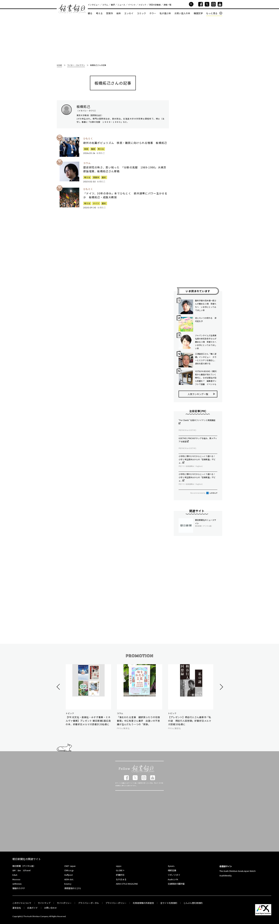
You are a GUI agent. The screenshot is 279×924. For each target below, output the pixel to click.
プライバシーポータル (88, 902)
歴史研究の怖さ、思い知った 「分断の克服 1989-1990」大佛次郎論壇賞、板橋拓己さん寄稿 (124, 169)
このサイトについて (21, 902)
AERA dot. (69, 879)
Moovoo (16, 879)
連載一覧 (167, 4)
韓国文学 (198, 13)
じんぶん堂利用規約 (193, 902)
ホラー (152, 13)
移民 (86, 149)
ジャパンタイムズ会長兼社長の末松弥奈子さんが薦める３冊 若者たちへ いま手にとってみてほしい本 (206, 342)
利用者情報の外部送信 (143, 902)
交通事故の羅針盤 (176, 883)
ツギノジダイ (174, 874)
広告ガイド (32, 907)
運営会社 (16, 907)
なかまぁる (121, 879)
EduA (14, 874)
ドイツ (96, 203)
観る (90, 13)
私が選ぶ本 (165, 13)
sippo (118, 865)
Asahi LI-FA (173, 879)
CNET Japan (70, 865)
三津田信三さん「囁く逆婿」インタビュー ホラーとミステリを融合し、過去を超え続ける (205, 358)
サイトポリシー (64, 902)
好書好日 (72, 9)
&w (19, 870)
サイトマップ (44, 902)
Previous (59, 687)
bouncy (67, 883)
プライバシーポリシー (115, 902)
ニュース (121, 4)
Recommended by (198, 493)
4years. (171, 865)
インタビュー (93, 4)
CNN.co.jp (69, 870)
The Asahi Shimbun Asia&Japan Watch (237, 870)
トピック (142, 4)
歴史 (104, 177)
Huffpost (68, 874)
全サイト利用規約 (168, 902)
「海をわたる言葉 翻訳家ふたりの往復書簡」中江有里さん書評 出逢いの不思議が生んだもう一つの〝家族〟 (138, 721)
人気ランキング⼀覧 (198, 394)
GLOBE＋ (120, 870)
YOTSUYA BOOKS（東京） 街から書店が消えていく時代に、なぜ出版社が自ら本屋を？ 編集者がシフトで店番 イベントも (206, 377)
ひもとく (88, 138)
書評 (113, 4)
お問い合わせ (50, 907)
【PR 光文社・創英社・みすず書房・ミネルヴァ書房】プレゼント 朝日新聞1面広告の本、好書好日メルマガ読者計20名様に (88, 721)
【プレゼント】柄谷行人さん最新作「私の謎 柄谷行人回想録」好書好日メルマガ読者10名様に (189, 721)
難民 (93, 149)
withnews (17, 883)
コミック (141, 13)
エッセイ (128, 13)
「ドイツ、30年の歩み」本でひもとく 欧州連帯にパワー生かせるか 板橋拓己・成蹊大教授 (125, 195)
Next (221, 687)
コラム (105, 4)
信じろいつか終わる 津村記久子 (205, 319)
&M (14, 870)
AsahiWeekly (225, 875)
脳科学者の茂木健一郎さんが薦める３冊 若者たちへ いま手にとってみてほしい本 (205, 305)
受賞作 (109, 13)
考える (99, 13)
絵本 (118, 13)
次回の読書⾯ (155, 4)
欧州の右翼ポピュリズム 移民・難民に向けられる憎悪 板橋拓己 (125, 143)
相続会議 (172, 870)
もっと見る (211, 13)
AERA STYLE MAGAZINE (127, 883)
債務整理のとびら (72, 888)
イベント (132, 4)
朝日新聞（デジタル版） (24, 865)
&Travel (27, 870)
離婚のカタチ (18, 888)
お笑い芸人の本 (182, 13)
